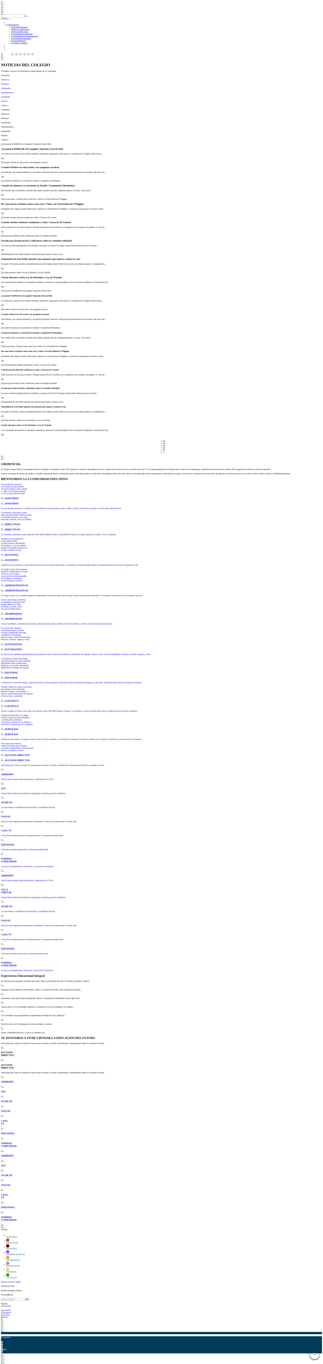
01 (164, 441)
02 (164, 443)
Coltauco (24, 43)
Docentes (24, 32)
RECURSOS (11, 45)
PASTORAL (11, 1272)
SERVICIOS (11, 48)
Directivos (25, 29)
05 (164, 450)
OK (27, 1299)
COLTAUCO (11, 1278)
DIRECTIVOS (12, 1243)
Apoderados (28, 34)
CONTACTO (11, 50)
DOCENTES (11, 1249)
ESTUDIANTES (13, 1266)
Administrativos (32, 36)
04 (164, 448)
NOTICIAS (11, 23)
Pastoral (22, 41)
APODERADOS (13, 1260)
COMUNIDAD (12, 25)
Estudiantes (26, 38)
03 (164, 445)
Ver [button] (2, 158)
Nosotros (24, 27)
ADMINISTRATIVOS (15, 1254)
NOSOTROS (11, 1237)
